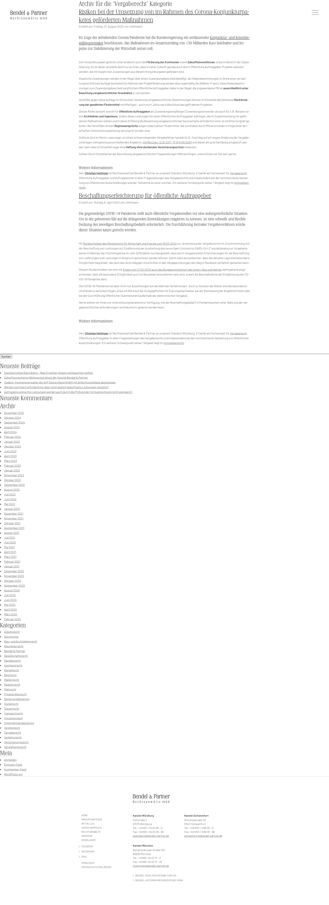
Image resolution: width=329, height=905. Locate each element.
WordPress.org (13, 774)
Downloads (88, 840)
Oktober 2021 (12, 523)
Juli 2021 (9, 537)
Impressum (87, 862)
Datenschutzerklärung (96, 867)
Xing (84, 856)
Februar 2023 (12, 465)
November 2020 (14, 576)
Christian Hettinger (96, 173)
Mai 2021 (9, 547)
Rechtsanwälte (91, 831)
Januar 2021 (11, 566)
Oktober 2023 (12, 446)
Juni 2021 (10, 542)
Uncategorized (13, 718)
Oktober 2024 (12, 417)
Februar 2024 (12, 436)
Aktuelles (87, 823)
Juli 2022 (10, 494)
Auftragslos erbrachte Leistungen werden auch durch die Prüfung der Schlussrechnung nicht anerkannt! (68, 392)
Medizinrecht (12, 684)
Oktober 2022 (12, 480)
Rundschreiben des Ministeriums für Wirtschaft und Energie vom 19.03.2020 (130, 243)
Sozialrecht (11, 703)
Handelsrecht (12, 660)
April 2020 (10, 609)
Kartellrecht (11, 670)
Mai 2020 (9, 604)
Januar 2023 (12, 470)
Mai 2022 (9, 504)
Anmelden (10, 759)
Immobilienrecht (174, 343)
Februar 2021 (12, 561)
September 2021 (14, 528)
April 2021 (10, 552)
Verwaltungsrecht (15, 747)
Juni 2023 (10, 451)
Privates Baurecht (15, 694)
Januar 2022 (12, 508)
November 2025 (14, 412)
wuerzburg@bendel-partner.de (151, 835)
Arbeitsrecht (12, 631)
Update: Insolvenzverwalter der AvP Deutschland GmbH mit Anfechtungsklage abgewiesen (60, 382)
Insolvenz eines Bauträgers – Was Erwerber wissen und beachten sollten (48, 372)
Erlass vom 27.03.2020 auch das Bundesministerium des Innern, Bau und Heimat (172, 269)
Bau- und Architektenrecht (20, 641)
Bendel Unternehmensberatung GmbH (159, 880)
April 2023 (10, 456)
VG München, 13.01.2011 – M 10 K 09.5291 (167, 142)
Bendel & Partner (14, 651)
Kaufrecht (10, 675)
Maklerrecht (11, 679)
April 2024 (10, 432)
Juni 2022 (10, 499)
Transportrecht (13, 713)
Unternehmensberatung (19, 723)
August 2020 (12, 590)
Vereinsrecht (12, 727)
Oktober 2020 (12, 580)
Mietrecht (10, 689)
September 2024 (14, 422)
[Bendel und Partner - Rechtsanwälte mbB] (28, 14)
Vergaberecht (238, 173)
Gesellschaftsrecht (16, 655)
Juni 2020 (10, 600)
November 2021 (13, 518)
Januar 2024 (12, 441)
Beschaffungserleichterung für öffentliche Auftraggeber (145, 195)
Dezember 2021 (13, 513)
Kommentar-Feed (15, 769)
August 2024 (12, 427)
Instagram (87, 851)
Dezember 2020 (14, 571)
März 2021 (10, 556)
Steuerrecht (11, 708)
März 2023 (10, 460)
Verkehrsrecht (13, 737)
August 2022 (12, 489)
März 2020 (10, 614)
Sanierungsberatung (16, 699)
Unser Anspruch (91, 827)
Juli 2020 (10, 595)
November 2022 (14, 475)
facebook (87, 846)
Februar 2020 (12, 619)
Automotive (11, 636)
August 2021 (11, 532)
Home (84, 815)
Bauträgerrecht (13, 646)
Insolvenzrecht (13, 665)
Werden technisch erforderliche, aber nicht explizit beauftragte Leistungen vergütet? (56, 387)
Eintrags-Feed (13, 764)
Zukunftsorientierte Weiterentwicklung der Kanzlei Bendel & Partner (46, 377)
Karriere (87, 835)
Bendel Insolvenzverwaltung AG (155, 875)
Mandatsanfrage (91, 819)
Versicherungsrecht (16, 742)
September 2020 (14, 585)
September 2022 (14, 484)
